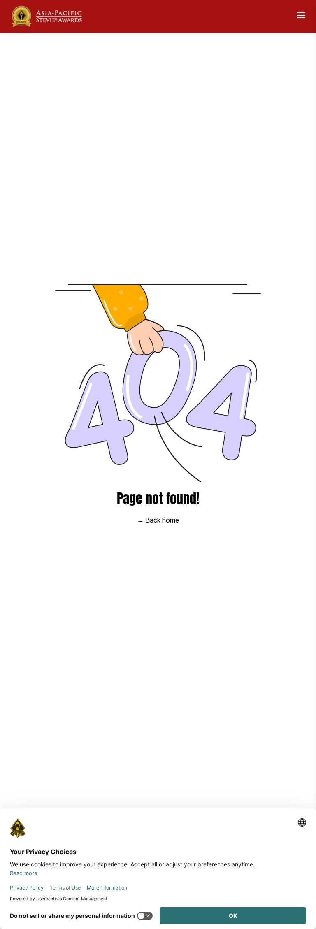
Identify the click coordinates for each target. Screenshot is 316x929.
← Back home (158, 520)
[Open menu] (301, 15)
